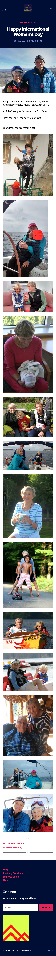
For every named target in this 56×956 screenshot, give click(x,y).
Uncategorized (28, 22)
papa (22, 41)
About (6, 880)
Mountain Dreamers (21, 950)
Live (5, 866)
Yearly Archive (11, 876)
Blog (5, 869)
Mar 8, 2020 (36, 41)
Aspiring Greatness (13, 873)
